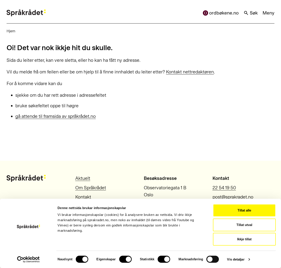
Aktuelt (82, 178)
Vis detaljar (235, 259)
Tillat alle (244, 210)
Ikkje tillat (244, 239)
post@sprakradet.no (233, 197)
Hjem (11, 31)
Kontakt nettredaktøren (190, 72)
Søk (254, 13)
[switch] (125, 259)
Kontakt (83, 197)
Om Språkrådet (90, 187)
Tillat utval (244, 225)
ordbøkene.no (224, 13)
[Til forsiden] (26, 12)
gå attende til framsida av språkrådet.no (55, 116)
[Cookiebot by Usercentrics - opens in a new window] (28, 259)
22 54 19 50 (224, 187)
